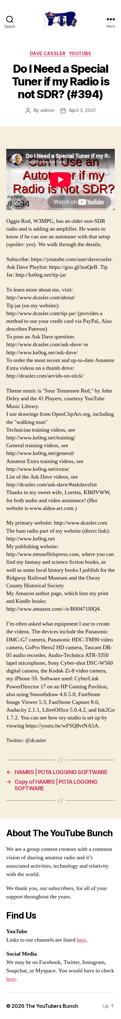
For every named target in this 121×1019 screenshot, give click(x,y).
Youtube (80, 53)
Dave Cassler (48, 53)
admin (47, 110)
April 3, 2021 (82, 110)
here (81, 939)
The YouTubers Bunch (51, 1006)
